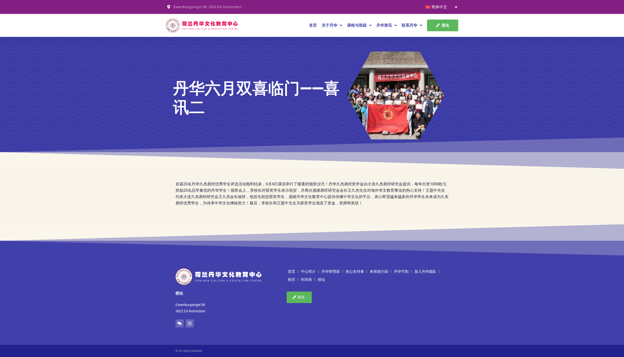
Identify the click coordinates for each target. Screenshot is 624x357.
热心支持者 (355, 271)
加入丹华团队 (425, 271)
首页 (313, 25)
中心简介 (308, 271)
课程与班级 (357, 25)
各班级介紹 (379, 271)
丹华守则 (401, 271)
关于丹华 (329, 25)
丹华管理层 (331, 271)
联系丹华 (409, 25)
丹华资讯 (384, 25)
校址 (321, 279)
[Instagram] (190, 323)
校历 (291, 279)
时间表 (306, 279)
